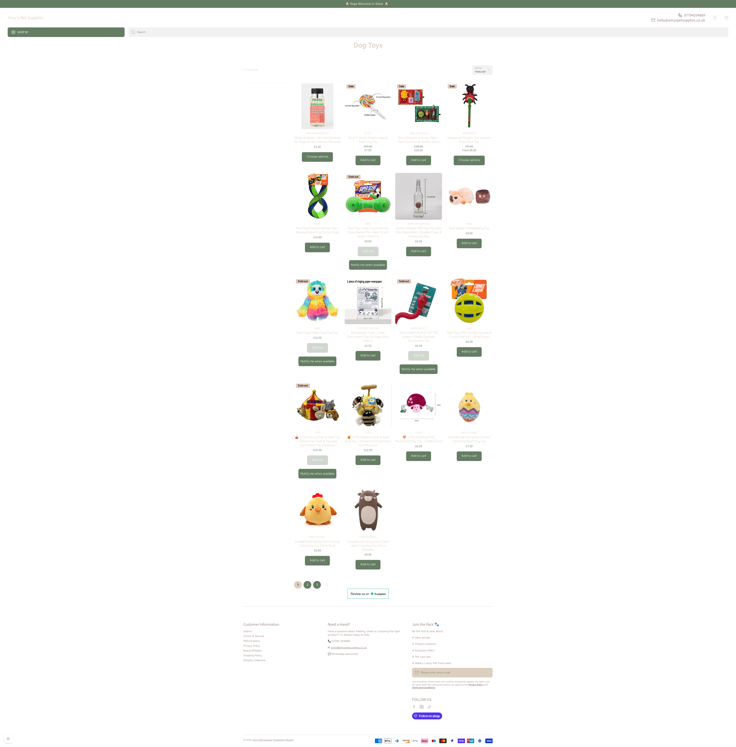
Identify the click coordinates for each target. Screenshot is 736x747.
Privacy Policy (251, 646)
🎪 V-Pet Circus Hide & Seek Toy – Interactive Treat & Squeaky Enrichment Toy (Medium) (317, 441)
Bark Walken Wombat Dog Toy (469, 228)
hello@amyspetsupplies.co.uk (681, 20)
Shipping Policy (252, 655)
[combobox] (428, 32)
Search (247, 631)
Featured (480, 71)
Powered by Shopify (283, 740)
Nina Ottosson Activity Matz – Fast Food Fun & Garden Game (418, 140)
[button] (726, 18)
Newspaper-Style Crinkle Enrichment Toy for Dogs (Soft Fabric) (368, 337)
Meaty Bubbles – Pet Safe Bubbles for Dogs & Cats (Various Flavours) (317, 140)
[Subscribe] (488, 672)
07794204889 (694, 15)
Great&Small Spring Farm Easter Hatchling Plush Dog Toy (469, 439)
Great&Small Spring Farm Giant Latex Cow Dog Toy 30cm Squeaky (368, 545)
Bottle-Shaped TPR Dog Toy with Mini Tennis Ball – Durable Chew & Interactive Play (419, 232)
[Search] (131, 32)
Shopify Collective (254, 660)
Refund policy (251, 641)
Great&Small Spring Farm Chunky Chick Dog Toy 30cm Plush (317, 543)
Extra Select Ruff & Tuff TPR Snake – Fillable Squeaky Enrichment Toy (419, 337)
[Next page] (326, 585)
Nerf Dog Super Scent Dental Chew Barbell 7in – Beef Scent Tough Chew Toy (368, 232)
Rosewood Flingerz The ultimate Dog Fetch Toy (469, 140)
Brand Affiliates (252, 650)
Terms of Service (253, 636)
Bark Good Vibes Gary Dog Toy (317, 332)
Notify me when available (368, 265)
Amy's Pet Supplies (262, 740)
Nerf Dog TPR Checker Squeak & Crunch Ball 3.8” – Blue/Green (469, 335)
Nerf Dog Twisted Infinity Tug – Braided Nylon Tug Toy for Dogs (317, 230)
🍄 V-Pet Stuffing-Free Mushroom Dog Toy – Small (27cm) (418, 439)
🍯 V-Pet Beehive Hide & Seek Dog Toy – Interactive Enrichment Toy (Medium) (368, 441)
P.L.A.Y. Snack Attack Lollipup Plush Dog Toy (368, 140)
